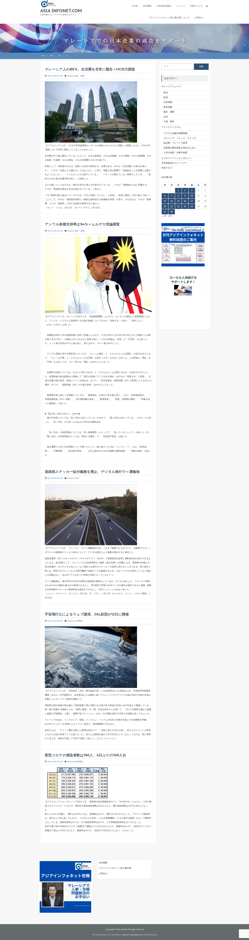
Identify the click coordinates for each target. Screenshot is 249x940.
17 (192, 201)
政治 (166, 92)
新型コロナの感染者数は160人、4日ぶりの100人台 (85, 755)
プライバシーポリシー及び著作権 (115, 868)
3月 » (170, 216)
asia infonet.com (61, 11)
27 (165, 212)
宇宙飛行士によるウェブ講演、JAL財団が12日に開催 (87, 614)
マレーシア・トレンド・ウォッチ (180, 138)
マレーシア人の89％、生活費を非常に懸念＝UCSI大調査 (90, 69)
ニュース (181, 6)
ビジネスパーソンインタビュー (176, 158)
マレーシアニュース (171, 86)
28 (171, 212)
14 (171, 201)
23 (185, 206)
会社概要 (147, 6)
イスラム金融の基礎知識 (175, 133)
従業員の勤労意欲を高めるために (180, 148)
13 (165, 201)
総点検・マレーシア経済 (175, 143)
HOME (135, 6)
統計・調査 (79, 76)
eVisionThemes (150, 935)
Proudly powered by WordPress (106, 935)
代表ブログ (166, 168)
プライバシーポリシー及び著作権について (168, 17)
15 (178, 201)
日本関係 (79, 621)
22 (178, 206)
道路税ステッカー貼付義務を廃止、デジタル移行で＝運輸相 (92, 472)
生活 (77, 478)
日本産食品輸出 (164, 6)
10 (192, 196)
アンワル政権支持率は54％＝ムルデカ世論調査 (82, 224)
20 (165, 206)
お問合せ (198, 17)
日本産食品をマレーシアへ (174, 163)
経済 (166, 97)
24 (192, 206)
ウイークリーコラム (171, 127)
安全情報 (79, 761)
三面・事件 (169, 121)
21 (171, 206)
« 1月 (163, 216)
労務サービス (196, 6)
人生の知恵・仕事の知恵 (175, 152)
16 (185, 201)
